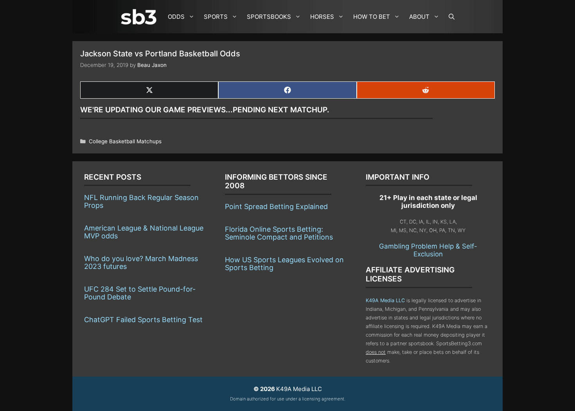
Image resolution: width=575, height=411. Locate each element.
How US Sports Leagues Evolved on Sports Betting (284, 264)
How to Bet (371, 16)
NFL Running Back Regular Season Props (141, 201)
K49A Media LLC (385, 300)
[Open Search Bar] (451, 16)
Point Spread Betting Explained (276, 206)
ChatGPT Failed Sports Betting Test (143, 319)
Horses (322, 16)
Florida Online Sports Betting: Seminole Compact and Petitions (279, 233)
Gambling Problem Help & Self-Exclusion (428, 250)
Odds (176, 16)
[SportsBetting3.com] (140, 17)
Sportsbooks (269, 16)
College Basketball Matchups (125, 141)
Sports (216, 16)
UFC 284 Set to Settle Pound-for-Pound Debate (140, 293)
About (419, 16)
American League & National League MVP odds (143, 232)
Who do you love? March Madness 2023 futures (141, 262)
